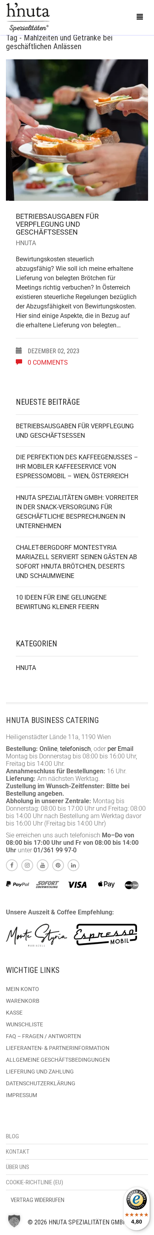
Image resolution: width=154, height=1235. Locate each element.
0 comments (47, 362)
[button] (14, 1221)
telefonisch (75, 748)
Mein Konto (22, 989)
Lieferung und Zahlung (40, 1071)
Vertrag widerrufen (37, 1200)
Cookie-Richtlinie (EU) (34, 1182)
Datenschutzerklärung (40, 1083)
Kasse (14, 1012)
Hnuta (26, 243)
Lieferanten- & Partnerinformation (57, 1048)
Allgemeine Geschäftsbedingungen (58, 1060)
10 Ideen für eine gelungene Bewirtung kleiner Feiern (61, 602)
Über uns (17, 1167)
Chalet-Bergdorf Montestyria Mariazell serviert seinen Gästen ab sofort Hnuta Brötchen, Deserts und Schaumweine (76, 562)
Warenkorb (22, 1001)
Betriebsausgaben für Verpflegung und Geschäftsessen (57, 224)
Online (48, 748)
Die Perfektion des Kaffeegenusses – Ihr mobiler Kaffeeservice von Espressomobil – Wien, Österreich (77, 466)
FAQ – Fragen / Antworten (43, 1036)
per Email (120, 748)
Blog (12, 1136)
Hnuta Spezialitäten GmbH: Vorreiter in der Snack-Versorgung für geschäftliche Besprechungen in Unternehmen (77, 512)
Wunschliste (24, 1024)
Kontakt (18, 1151)
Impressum (21, 1095)
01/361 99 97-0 (55, 850)
